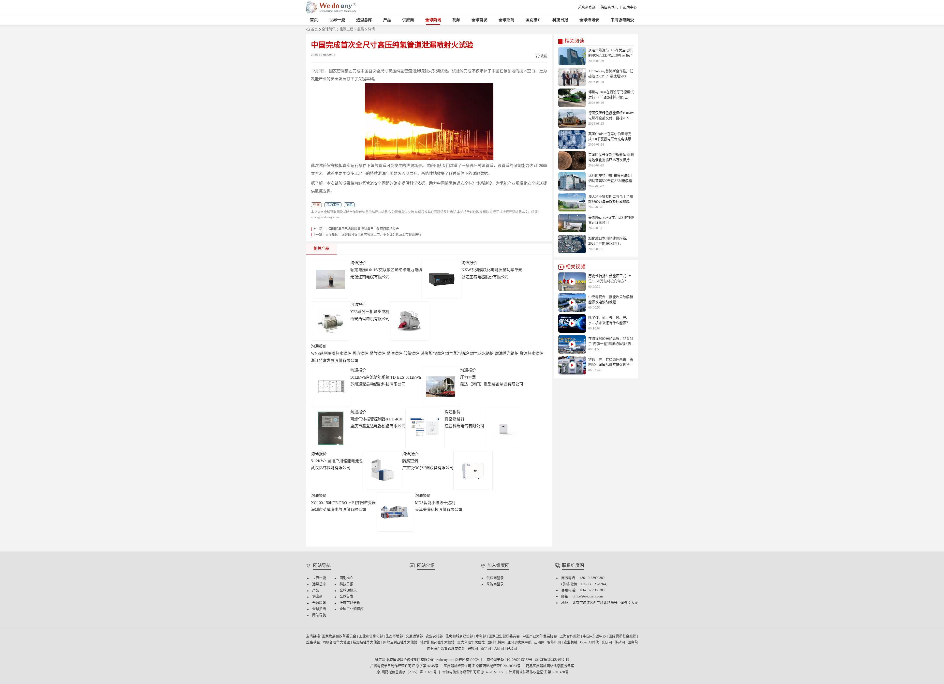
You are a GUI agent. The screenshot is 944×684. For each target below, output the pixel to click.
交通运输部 (415, 636)
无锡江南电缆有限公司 (370, 277)
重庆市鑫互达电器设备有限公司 (377, 426)
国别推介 (533, 20)
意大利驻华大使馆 (471, 642)
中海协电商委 (622, 20)
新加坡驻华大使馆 (367, 642)
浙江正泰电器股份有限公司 (485, 277)
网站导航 (319, 615)
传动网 (620, 642)
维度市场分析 (349, 603)
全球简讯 (433, 20)
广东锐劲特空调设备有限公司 (427, 468)
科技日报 (560, 20)
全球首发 (479, 20)
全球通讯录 (589, 20)
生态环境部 (395, 636)
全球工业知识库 (351, 609)
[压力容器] (440, 386)
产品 (387, 20)
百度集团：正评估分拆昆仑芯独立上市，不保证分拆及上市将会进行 (373, 234)
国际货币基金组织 (623, 636)
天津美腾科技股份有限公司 (438, 510)
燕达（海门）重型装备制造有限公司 (491, 384)
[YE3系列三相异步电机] (330, 321)
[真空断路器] (425, 428)
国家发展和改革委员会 (339, 636)
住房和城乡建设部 (459, 636)
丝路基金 (313, 642)
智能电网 (554, 642)
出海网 (540, 642)
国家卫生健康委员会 (505, 636)
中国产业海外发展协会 (540, 636)
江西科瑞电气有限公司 (464, 426)
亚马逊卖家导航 (519, 642)
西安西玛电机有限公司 (370, 319)
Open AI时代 (590, 642)
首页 (314, 20)
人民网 (499, 649)
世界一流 (337, 20)
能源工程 (346, 29)
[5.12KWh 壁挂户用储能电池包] (503, 428)
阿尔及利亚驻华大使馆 (400, 642)
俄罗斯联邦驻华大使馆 (438, 642)
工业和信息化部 (371, 636)
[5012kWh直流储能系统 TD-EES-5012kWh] (330, 386)
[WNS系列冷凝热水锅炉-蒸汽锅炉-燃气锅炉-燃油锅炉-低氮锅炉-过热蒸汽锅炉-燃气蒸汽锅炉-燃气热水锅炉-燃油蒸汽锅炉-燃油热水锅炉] (409, 321)
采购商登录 (586, 7)
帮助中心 (630, 7)
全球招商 (506, 20)
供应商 (408, 20)
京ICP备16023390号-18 (552, 660)
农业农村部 (435, 636)
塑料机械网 (496, 642)
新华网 (486, 649)
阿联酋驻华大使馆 (337, 642)
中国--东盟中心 (595, 636)
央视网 (473, 649)
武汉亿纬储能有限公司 (330, 468)
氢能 (360, 29)
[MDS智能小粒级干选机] (395, 512)
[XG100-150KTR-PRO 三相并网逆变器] (473, 470)
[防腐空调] (382, 470)
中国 (316, 204)
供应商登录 (609, 7)
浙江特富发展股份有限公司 (334, 361)
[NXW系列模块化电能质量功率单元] (441, 279)
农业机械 (571, 642)
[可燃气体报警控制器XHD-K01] (330, 428)
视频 (456, 20)
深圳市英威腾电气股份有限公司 (338, 510)
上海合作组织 (570, 636)
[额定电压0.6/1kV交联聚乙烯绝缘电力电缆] (330, 279)
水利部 (481, 636)
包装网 (512, 649)
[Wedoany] (331, 7)
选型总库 (364, 20)
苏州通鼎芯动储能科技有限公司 (377, 384)
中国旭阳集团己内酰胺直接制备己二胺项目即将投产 (362, 229)
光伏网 (607, 642)
